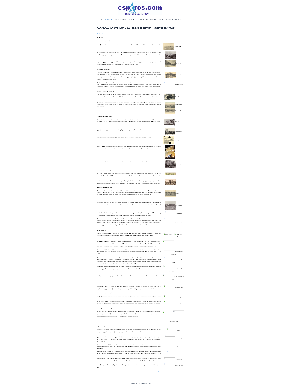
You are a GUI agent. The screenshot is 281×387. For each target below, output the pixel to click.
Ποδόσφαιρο (142, 19)
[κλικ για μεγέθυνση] (168, 46)
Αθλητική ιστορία (156, 19)
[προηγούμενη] (100, 33)
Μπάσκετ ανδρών (128, 19)
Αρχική (101, 19)
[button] (111, 19)
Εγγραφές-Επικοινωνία (173, 19)
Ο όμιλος (116, 19)
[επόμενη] (159, 371)
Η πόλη (107, 19)
